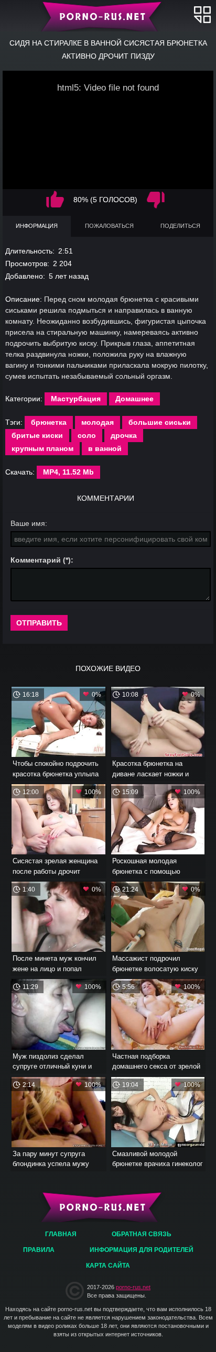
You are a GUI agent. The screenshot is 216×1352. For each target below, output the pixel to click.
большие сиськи (159, 422)
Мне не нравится (155, 200)
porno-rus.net (133, 1287)
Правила (39, 1250)
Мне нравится (55, 200)
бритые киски (37, 435)
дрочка (124, 435)
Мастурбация (76, 398)
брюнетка (49, 422)
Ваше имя (27, 523)
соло (87, 435)
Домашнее (134, 398)
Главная (108, 15)
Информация (37, 226)
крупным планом (42, 448)
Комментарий (35, 560)
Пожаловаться (109, 226)
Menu (202, 14)
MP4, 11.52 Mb (68, 472)
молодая (97, 422)
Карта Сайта (108, 1265)
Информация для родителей (141, 1250)
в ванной (105, 448)
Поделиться (180, 226)
